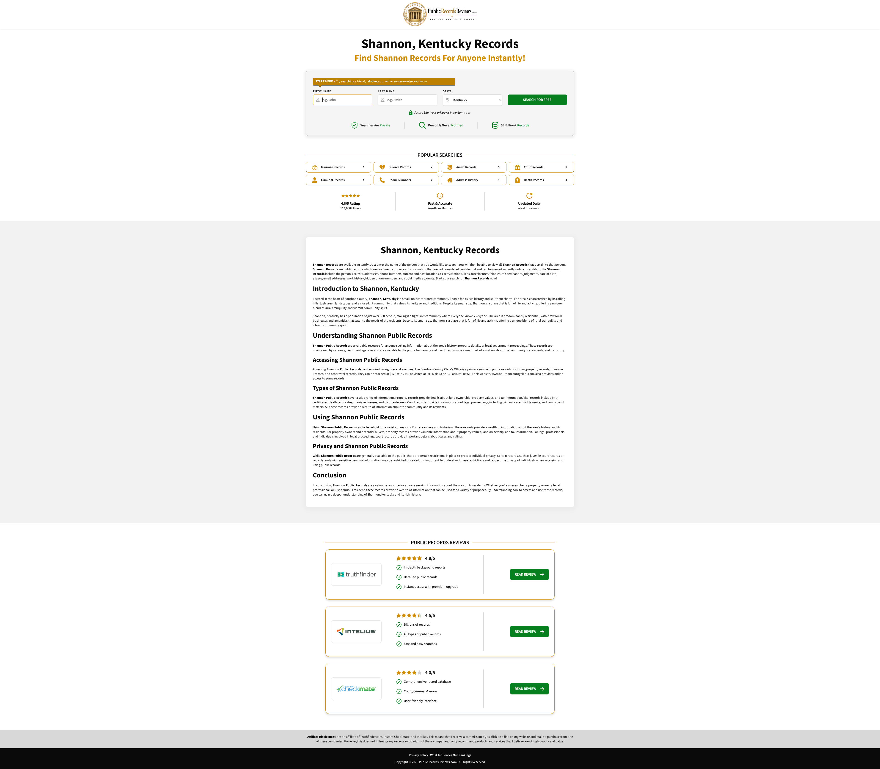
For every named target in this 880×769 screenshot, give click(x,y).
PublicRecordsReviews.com (438, 762)
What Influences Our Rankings (450, 755)
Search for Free (537, 99)
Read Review (525, 574)
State (447, 91)
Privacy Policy (418, 755)
